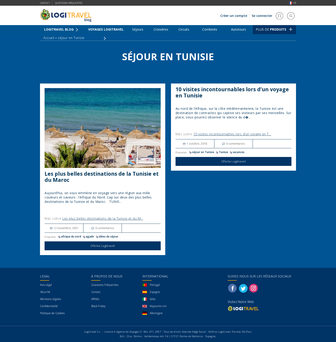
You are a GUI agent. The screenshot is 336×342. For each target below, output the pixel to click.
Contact (45, 3)
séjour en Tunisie (203, 152)
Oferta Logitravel (102, 246)
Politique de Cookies (52, 313)
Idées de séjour (108, 236)
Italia (152, 299)
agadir (90, 236)
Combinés (209, 29)
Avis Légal (46, 285)
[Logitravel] (244, 308)
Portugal (155, 285)
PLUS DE (271, 29)
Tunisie (223, 152)
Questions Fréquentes (104, 285)
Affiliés (95, 299)
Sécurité (45, 292)
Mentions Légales (50, 299)
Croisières (161, 29)
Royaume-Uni (158, 306)
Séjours (137, 29)
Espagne (155, 292)
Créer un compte (233, 15)
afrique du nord (71, 236)
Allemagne (156, 313)
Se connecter (262, 15)
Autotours (238, 29)
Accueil (48, 38)
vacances (239, 152)
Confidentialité (49, 306)
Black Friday (98, 306)
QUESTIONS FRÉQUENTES (68, 3)
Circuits (184, 29)
